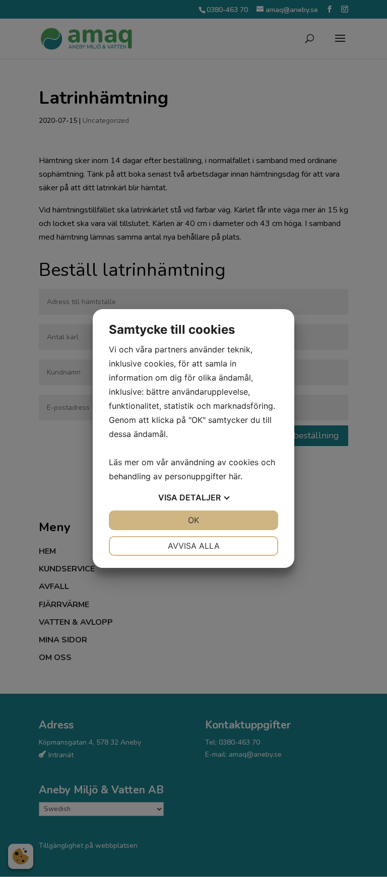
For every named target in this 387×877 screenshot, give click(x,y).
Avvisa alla (194, 546)
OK (193, 520)
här (234, 476)
